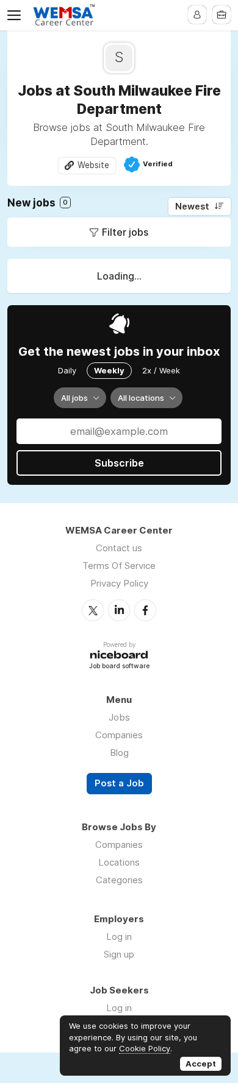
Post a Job (119, 783)
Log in (119, 936)
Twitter (92, 610)
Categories (119, 880)
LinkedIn (119, 610)
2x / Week (161, 370)
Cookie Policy (144, 1048)
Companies (119, 735)
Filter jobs (125, 232)
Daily (67, 370)
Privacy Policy (119, 583)
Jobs (119, 717)
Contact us (119, 548)
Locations (119, 862)
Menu (16, 15)
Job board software (119, 666)
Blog (119, 752)
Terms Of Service (119, 565)
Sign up (119, 954)
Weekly (109, 370)
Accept (201, 1063)
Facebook (145, 610)
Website (93, 165)
